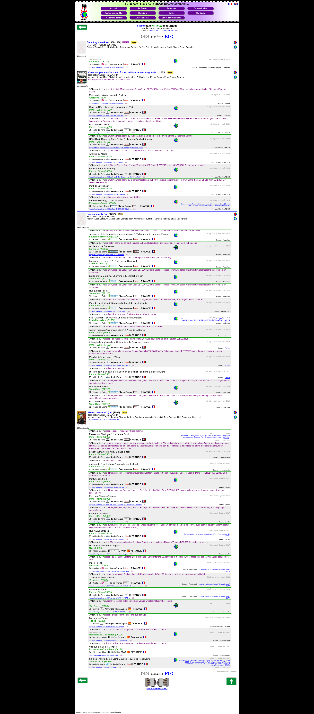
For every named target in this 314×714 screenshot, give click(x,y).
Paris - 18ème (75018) (101, 533)
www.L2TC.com (99, 712)
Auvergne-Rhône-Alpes (116, 609)
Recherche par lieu (113, 18)
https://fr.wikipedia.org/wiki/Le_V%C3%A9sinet (106, 67)
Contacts (200, 13)
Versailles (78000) (98, 565)
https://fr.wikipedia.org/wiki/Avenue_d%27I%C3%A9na (109, 598)
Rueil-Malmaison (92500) (102, 320)
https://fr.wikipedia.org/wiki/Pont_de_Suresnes (106, 255)
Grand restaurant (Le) (100, 412)
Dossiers (142, 13)
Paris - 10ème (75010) (101, 109)
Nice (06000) (96, 548)
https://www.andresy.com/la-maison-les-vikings (106, 103)
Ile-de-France (116, 64)
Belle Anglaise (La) (97, 42)
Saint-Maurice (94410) (100, 661)
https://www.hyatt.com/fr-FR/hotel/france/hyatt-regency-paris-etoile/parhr (116, 147)
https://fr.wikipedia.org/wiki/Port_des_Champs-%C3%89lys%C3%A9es (115, 504)
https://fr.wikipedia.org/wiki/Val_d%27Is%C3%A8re (108, 612)
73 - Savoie (94, 609)
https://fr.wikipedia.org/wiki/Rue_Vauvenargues (106, 539)
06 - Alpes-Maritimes (98, 551)
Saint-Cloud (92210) (99, 278)
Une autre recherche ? (157, 689)
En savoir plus (200, 8)
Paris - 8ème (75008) (100, 332)
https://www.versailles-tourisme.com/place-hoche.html (109, 571)
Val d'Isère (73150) (99, 606)
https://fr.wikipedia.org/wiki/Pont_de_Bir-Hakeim (107, 194)
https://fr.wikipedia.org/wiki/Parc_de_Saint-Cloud (107, 311)
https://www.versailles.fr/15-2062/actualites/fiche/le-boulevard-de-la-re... (116, 586)
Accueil (113, 8)
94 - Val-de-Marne (97, 664)
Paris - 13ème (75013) (101, 454)
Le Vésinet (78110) (99, 61)
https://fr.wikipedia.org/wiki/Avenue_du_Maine (106, 162)
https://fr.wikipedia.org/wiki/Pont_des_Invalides (106, 522)
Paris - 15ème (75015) (101, 156)
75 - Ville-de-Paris (97, 113)
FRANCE (136, 64)
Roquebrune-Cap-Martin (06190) (106, 634)
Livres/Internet (142, 18)
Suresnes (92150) (98, 249)
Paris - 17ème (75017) (101, 141)
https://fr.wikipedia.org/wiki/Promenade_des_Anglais (108, 554)
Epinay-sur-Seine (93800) (102, 203)
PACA (124, 551)
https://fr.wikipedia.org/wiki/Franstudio (103, 667)
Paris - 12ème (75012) (101, 359)
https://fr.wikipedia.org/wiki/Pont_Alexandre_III (106, 487)
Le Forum (142, 8)
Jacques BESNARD (107, 45)
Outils (171, 13)
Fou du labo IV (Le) (97, 214)
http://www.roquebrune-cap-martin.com (103, 655)
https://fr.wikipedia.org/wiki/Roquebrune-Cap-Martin (108, 640)
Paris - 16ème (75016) (101, 344)
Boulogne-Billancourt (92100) (104, 236)
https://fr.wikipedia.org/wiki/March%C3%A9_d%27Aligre (110, 365)
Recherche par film (113, 13)
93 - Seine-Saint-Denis (99, 206)
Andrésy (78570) (97, 97)
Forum (227, 336)
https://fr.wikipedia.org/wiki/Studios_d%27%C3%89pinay (110, 209)
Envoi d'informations (171, 18)
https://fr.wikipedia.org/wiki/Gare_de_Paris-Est (106, 115)
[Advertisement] (157, 702)
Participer (171, 8)
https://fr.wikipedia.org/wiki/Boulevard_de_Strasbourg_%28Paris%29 (115, 177)
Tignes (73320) (97, 620)
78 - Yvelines (95, 64)
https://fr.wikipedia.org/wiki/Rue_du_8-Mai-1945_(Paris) (109, 133)
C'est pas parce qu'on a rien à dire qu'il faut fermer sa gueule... (123, 72)
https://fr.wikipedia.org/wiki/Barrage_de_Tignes (106, 626)
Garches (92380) (98, 263)
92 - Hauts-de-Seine (98, 239)
